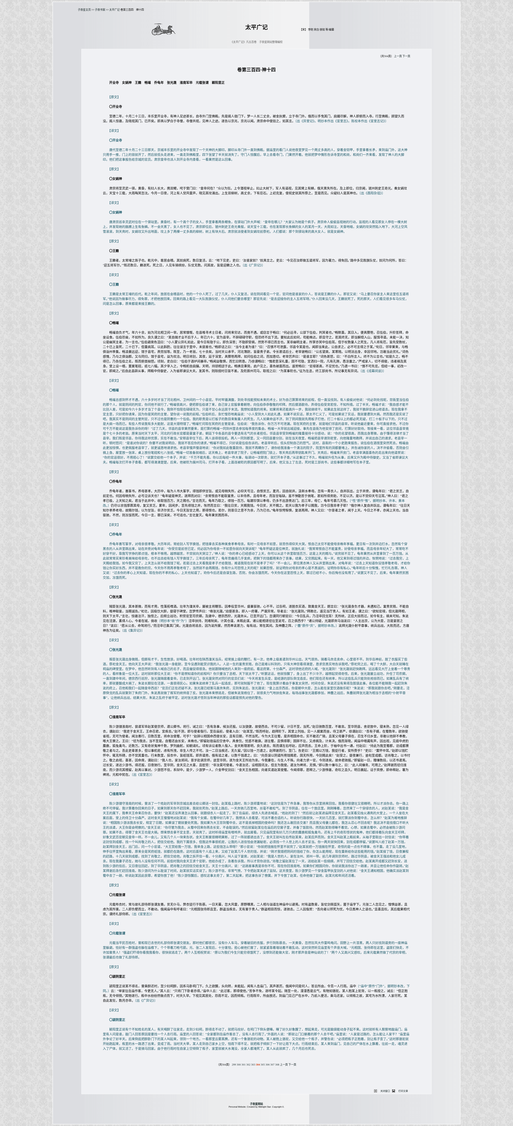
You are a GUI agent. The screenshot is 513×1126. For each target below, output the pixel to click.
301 (243, 1064)
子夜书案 (100, 9)
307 (272, 1064)
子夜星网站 (256, 1103)
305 (263, 1064)
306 (268, 1064)
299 (234, 1064)
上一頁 (398, 56)
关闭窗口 (385, 1091)
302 (248, 1064)
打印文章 (403, 1091)
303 (253, 1064)
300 (239, 1064)
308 (277, 1064)
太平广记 (114, 9)
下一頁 (406, 56)
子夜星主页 (84, 9)
